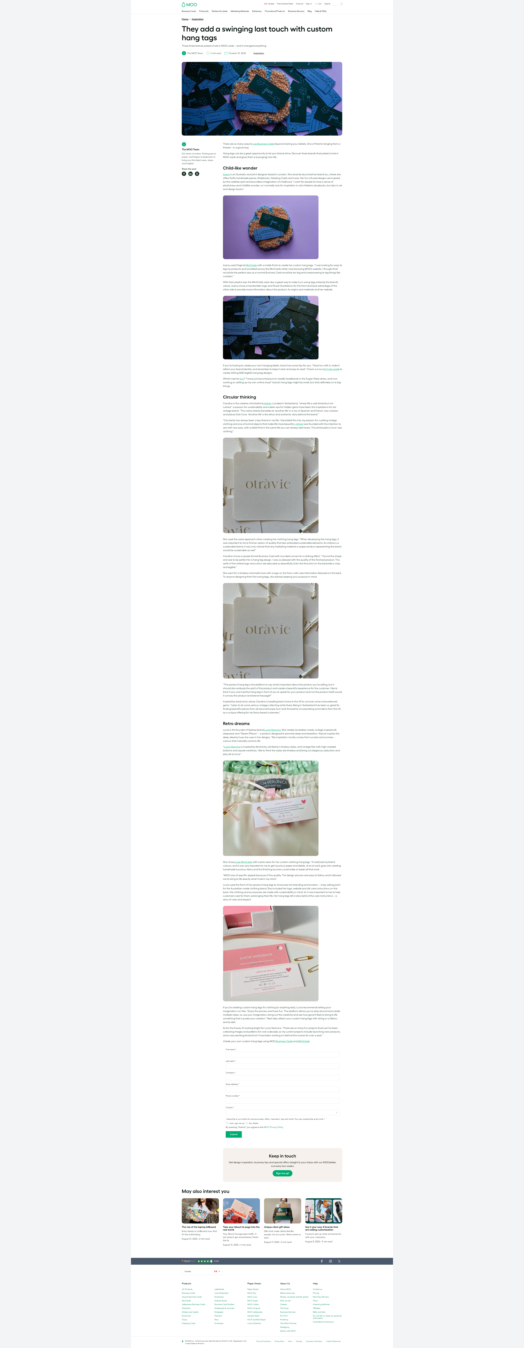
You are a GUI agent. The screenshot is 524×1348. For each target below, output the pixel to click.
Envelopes (219, 1297)
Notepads (219, 1312)
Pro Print (283, 1316)
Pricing (316, 1293)
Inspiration (197, 19)
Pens (216, 1319)
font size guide (331, 369)
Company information (314, 1341)
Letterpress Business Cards (193, 1304)
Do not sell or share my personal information (327, 1317)
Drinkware (219, 1323)
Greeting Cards (188, 1323)
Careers (283, 1304)
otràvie (267, 403)
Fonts (290, 1341)
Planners (218, 1316)
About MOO (285, 1289)
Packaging (284, 1327)
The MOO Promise (288, 1323)
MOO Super (252, 1300)
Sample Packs (253, 1316)
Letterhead (219, 1289)
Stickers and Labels (190, 1312)
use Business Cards (263, 144)
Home (185, 19)
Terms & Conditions (263, 1341)
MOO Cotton (253, 1304)
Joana (226, 174)
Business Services (296, 11)
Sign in (309, 3)
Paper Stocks (252, 1289)
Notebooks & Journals (224, 1308)
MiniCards (251, 265)
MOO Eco (251, 1293)
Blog (310, 11)
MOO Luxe (252, 1297)
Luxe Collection (254, 1323)
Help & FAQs (320, 11)
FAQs (315, 1300)
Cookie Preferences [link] (333, 1341)
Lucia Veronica (272, 730)
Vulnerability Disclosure (323, 1322)
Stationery (257, 11)
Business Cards (189, 11)
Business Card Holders (224, 1304)
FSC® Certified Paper (256, 1319)
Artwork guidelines (321, 1304)
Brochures (186, 1316)
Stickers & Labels (219, 11)
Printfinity (284, 1319)
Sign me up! (282, 1173)
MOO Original (253, 1308)
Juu (241, 378)
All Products (187, 1289)
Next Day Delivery (321, 1297)
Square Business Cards (192, 1297)
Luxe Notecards (221, 1293)
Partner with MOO (288, 1331)
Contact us (317, 1289)
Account (299, 3)
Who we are (285, 1300)
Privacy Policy (279, 1341)
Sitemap (299, 1341)
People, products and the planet (294, 1297)
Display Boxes (221, 1300)
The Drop (284, 1308)
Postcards (204, 11)
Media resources (287, 1293)
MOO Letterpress (254, 1312)
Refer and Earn (319, 1312)
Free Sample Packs (285, 3)
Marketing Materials (240, 11)
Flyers (184, 1319)
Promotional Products (275, 11)
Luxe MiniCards (243, 862)
